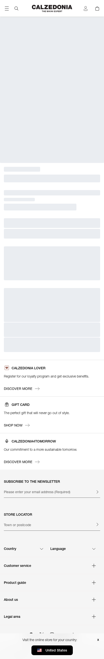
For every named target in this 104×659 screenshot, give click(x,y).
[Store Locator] (97, 524)
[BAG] (97, 8)
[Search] (16, 8)
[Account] (86, 8)
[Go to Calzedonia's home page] (52, 8)
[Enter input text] (97, 492)
